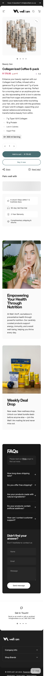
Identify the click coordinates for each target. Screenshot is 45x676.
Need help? (36, 169)
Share (8, 169)
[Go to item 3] (23, 58)
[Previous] (3, 3)
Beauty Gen (7, 64)
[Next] (39, 3)
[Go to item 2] (20, 58)
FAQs (24, 459)
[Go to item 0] (17, 58)
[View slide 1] (17, 623)
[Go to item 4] (25, 58)
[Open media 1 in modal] (36, 21)
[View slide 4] (25, 623)
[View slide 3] (23, 623)
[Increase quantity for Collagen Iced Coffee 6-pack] (13, 146)
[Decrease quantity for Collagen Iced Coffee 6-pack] (5, 146)
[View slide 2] (20, 623)
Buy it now (21, 162)
